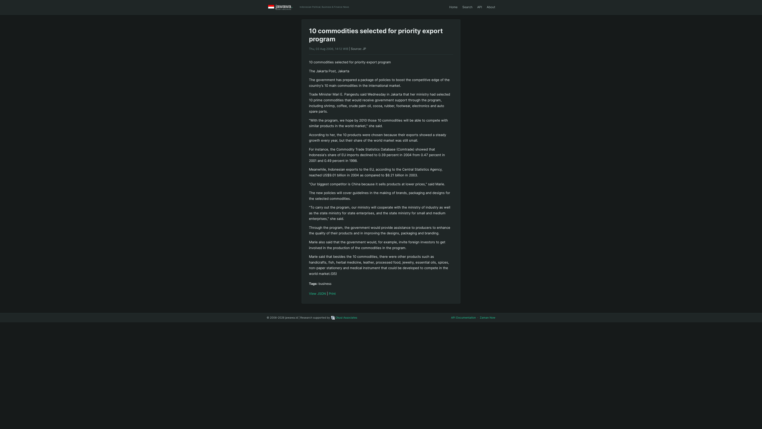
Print (332, 294)
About (491, 7)
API (479, 7)
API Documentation (463, 317)
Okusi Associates (346, 317)
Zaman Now (487, 317)
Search (467, 7)
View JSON (317, 294)
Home (453, 7)
